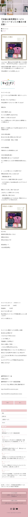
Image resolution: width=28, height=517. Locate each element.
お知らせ (4, 416)
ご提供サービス (5, 419)
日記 (3, 413)
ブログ (4, 30)
